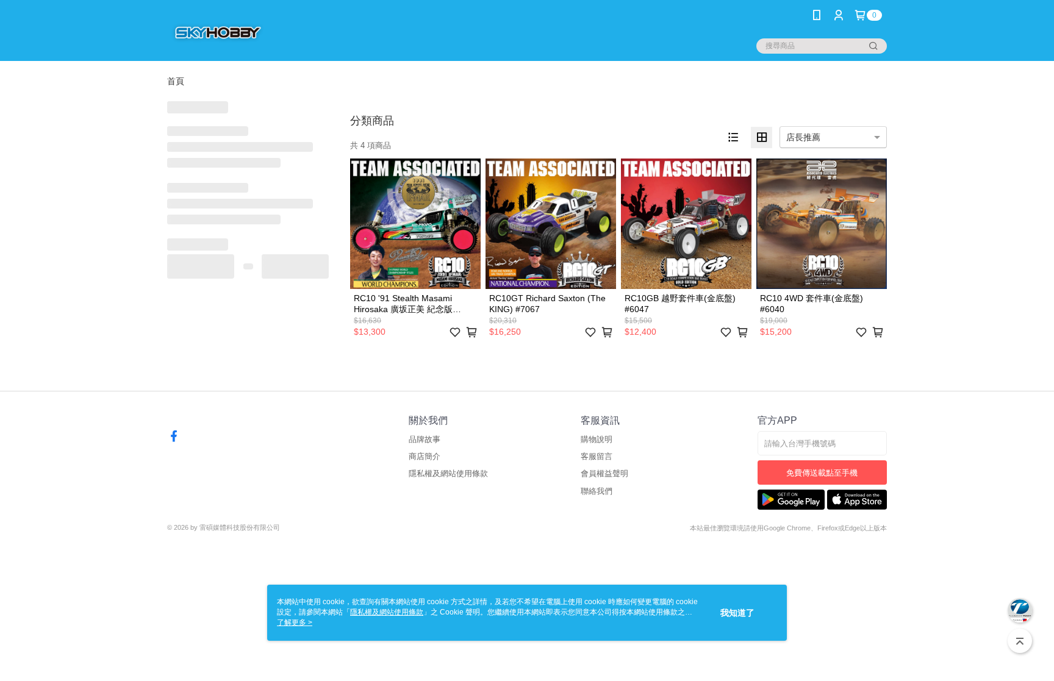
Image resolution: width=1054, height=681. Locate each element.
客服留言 (596, 456)
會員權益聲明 (604, 473)
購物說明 (596, 439)
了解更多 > (294, 622)
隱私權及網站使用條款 (448, 473)
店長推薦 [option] (803, 137)
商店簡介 (424, 456)
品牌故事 (424, 439)
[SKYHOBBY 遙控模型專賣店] (217, 32)
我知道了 (737, 613)
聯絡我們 (596, 491)
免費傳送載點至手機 (822, 472)
